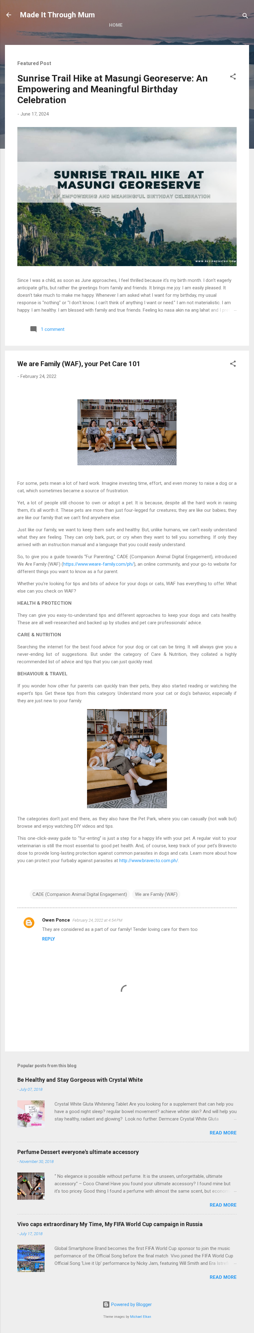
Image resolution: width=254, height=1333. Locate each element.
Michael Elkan (140, 1317)
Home (116, 25)
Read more (223, 1133)
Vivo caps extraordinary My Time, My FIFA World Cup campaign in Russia (110, 1224)
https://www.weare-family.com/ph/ (98, 564)
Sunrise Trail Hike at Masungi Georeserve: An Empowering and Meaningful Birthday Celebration (112, 89)
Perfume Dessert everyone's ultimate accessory (78, 1152)
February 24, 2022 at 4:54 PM (97, 920)
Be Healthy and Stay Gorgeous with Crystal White (80, 1079)
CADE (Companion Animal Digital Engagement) (80, 894)
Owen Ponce (56, 920)
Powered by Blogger (131, 1304)
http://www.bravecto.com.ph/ (148, 860)
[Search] (245, 16)
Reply (48, 938)
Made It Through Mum (57, 15)
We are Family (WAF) (156, 894)
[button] (233, 77)
